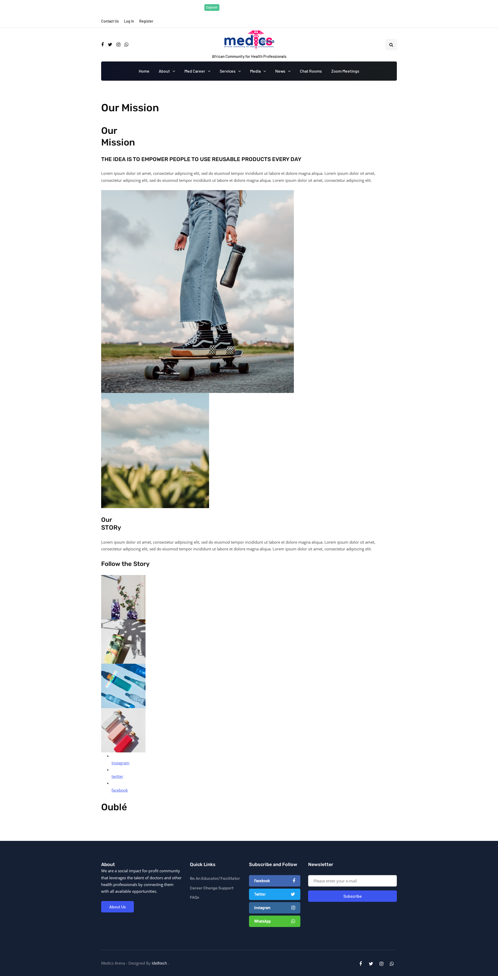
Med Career (194, 70)
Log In (129, 21)
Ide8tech (159, 963)
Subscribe (352, 896)
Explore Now (284, 7)
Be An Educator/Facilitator (215, 878)
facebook (120, 790)
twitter (117, 776)
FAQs (194, 897)
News (280, 70)
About (164, 70)
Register (146, 21)
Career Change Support (211, 888)
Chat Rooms (311, 70)
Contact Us (110, 21)
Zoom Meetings (345, 70)
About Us (117, 906)
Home (144, 70)
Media (255, 70)
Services (228, 70)
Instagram (120, 762)
